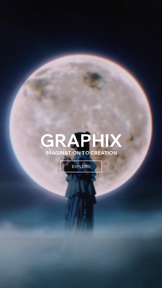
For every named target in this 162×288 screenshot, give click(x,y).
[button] (147, 277)
